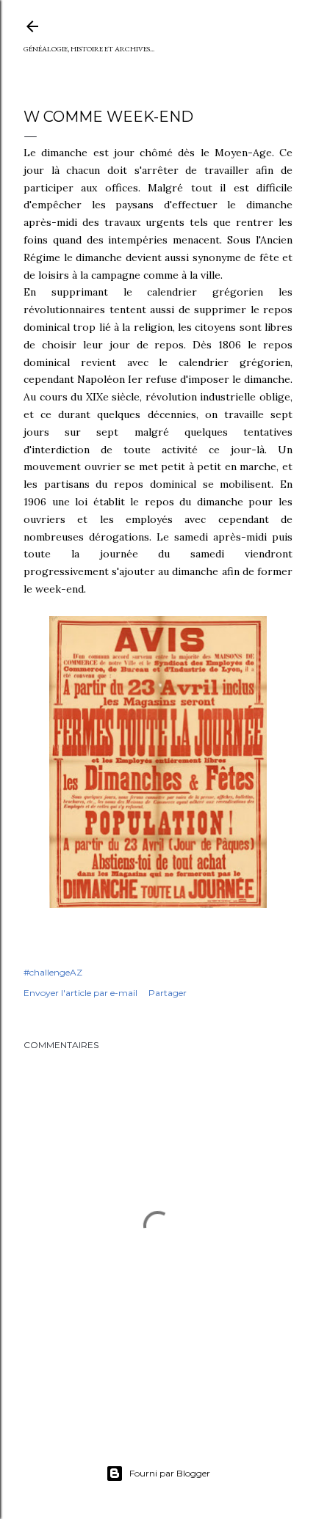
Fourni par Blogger (169, 1473)
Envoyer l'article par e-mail (80, 992)
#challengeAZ (53, 972)
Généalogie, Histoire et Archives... (89, 49)
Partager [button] (167, 992)
